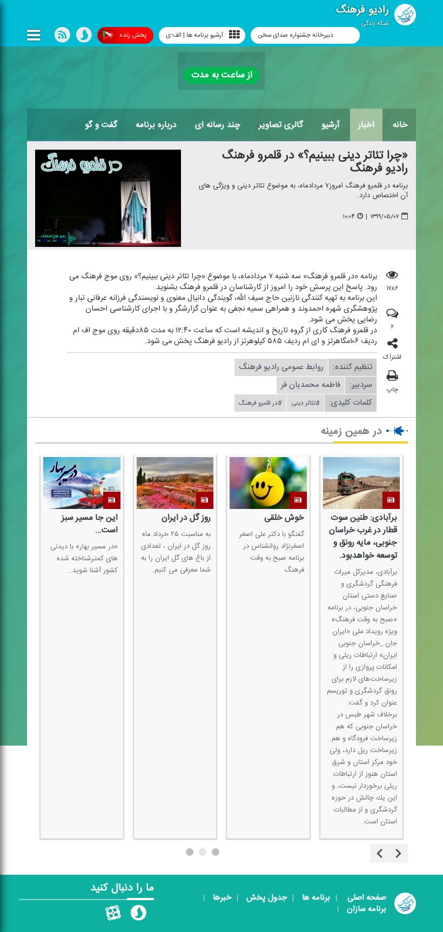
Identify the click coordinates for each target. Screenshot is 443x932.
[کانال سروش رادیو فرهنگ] (138, 915)
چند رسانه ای (217, 125)
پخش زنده (132, 35)
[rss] (62, 37)
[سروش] (84, 37)
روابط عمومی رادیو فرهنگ (281, 367)
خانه (400, 125)
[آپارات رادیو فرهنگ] (112, 915)
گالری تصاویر (281, 125)
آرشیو (330, 125)
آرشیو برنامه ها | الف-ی (194, 35)
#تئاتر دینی (305, 403)
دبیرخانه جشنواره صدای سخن (296, 35)
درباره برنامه (156, 125)
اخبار (366, 125)
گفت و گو (101, 125)
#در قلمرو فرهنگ (260, 403)
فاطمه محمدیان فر (310, 385)
